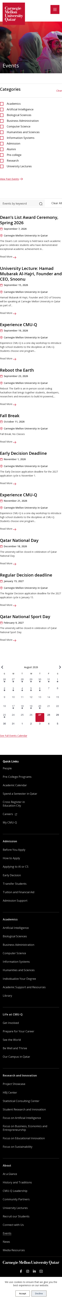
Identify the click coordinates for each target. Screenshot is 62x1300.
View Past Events (9, 179)
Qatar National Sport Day (25, 616)
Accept (22, 1293)
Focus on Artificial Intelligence (22, 1118)
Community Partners (16, 1199)
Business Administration (23, 121)
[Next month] (60, 667)
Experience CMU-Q (18, 324)
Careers (8, 814)
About (7, 1165)
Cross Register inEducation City (14, 803)
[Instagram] (27, 1271)
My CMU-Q (10, 822)
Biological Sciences (19, 115)
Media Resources (14, 1250)
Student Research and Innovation (24, 1109)
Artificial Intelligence (20, 109)
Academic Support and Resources (24, 987)
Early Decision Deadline (23, 453)
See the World (12, 1040)
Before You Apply (14, 850)
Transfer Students (15, 884)
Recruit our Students (16, 1216)
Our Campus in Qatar (16, 1057)
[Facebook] (21, 1271)
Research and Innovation (20, 1075)
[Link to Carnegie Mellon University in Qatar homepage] (14, 14)
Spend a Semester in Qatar (20, 794)
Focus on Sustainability (17, 1147)
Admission (13, 143)
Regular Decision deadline (26, 575)
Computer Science (18, 126)
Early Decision (12, 875)
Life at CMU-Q (13, 1014)
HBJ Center (10, 1092)
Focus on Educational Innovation (24, 1138)
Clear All (56, 203)
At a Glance (10, 1174)
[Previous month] (2, 667)
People (7, 768)
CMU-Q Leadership (15, 1191)
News (6, 1242)
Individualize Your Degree (19, 979)
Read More (6, 256)
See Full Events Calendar (13, 735)
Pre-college (14, 155)
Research (13, 160)
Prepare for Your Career (18, 1031)
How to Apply (11, 858)
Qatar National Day (19, 540)
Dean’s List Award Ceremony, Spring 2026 (29, 219)
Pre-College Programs (17, 777)
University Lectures (19, 166)
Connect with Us (13, 1225)
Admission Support (15, 900)
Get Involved (11, 1023)
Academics (14, 104)
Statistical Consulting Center (21, 1101)
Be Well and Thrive (15, 1048)
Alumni (11, 149)
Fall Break (9, 415)
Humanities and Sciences (23, 132)
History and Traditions (17, 1182)
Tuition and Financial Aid (18, 892)
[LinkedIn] (34, 1271)
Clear (59, 90)
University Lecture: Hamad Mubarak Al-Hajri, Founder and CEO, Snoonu (31, 273)
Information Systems (20, 138)
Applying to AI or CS (15, 867)
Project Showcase (14, 1084)
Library (7, 996)
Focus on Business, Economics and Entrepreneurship (25, 1128)
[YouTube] (41, 1271)
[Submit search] (41, 203)
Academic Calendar (15, 785)
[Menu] (54, 9)
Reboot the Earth (17, 370)
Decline (39, 1293)
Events (7, 1233)
